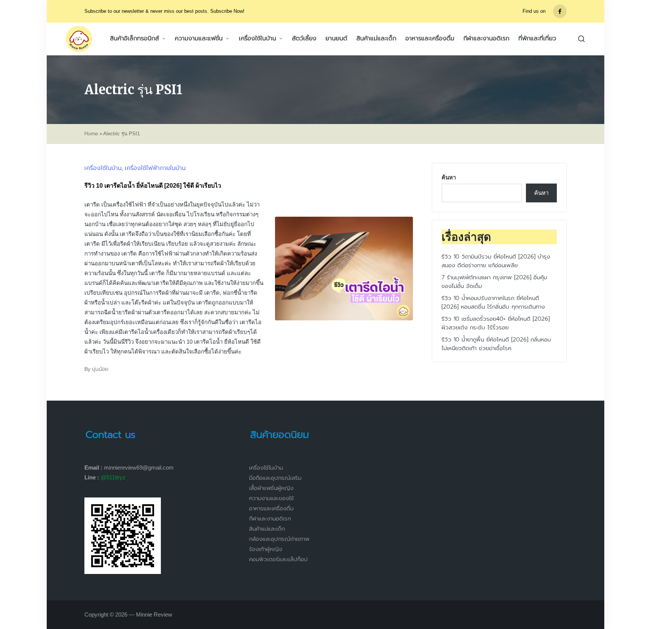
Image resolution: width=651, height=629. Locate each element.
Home (91, 134)
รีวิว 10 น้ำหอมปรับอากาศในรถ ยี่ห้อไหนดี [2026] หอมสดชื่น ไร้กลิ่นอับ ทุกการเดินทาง (493, 302)
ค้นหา (449, 177)
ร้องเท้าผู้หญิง (265, 549)
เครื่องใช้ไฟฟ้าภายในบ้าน (155, 168)
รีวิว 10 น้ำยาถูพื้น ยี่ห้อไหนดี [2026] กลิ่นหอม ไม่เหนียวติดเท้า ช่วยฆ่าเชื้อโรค (496, 344)
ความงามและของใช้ (271, 498)
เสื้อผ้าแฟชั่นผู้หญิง (271, 488)
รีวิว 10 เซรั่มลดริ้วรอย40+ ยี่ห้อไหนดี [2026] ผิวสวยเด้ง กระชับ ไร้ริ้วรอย (496, 323)
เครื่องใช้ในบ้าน (103, 168)
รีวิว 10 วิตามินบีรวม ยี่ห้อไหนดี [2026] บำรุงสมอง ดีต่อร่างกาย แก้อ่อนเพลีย (496, 261)
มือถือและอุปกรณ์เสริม (275, 478)
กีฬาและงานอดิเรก (270, 518)
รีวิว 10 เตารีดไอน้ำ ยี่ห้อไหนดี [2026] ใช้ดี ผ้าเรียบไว (152, 185)
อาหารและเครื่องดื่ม (271, 508)
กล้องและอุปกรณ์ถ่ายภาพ (279, 539)
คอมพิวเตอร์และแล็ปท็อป (278, 559)
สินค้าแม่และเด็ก (267, 529)
